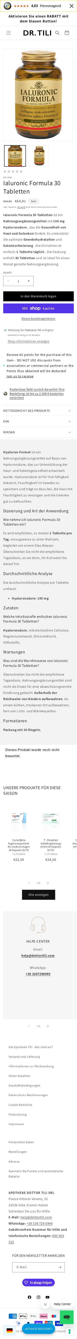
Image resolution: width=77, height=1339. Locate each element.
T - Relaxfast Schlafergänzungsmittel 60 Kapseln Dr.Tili (50, 845)
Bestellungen (18, 1152)
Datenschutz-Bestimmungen (28, 1095)
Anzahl (7, 272)
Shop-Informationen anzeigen (28, 341)
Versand (21, 207)
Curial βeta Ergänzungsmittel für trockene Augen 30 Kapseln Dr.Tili (19, 845)
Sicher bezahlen (20, 1076)
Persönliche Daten (21, 1142)
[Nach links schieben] (29, 883)
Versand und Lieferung (24, 1057)
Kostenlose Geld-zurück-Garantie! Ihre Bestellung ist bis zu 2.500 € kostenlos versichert (37, 393)
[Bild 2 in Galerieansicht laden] (38, 156)
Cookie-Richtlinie (20, 1105)
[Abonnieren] (60, 1267)
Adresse (14, 1161)
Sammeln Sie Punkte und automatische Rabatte (36, 1173)
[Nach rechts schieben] (48, 883)
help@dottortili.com (36, 1217)
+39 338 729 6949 (40, 1223)
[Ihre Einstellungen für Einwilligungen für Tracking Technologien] (69, 1331)
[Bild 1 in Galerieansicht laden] (15, 156)
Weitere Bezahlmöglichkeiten (38, 318)
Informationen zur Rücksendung (31, 1066)
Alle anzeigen (38, 895)
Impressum (16, 1124)
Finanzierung (18, 1114)
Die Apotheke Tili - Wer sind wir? (31, 1047)
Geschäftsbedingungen (24, 1085)
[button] (8, 33)
